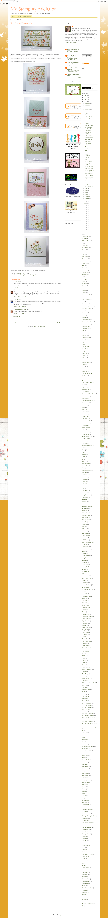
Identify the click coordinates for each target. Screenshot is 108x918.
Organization (85, 609)
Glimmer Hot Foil (86, 463)
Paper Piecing (85, 618)
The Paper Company (86, 827)
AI (82, 243)
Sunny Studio (85, 798)
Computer (84, 335)
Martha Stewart (85, 555)
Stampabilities (85, 766)
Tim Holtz (84, 840)
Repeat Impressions (86, 669)
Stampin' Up (85, 773)
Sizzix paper (85, 748)
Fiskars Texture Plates (87, 436)
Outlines (84, 611)
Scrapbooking (85, 698)
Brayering (84, 285)
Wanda (15, 290)
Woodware (84, 890)
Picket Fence (85, 634)
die (82, 380)
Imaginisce (84, 501)
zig (82, 901)
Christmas (84, 317)
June (86, 188)
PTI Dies (84, 655)
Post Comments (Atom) (39, 326)
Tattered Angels (85, 804)
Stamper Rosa (85, 771)
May (86, 190)
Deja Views (84, 375)
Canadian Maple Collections (88, 297)
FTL (83, 452)
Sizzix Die (84, 744)
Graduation (84, 472)
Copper (83, 344)
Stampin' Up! (85, 775)
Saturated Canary (86, 689)
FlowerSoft (84, 443)
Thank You (26, 275)
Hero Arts (84, 492)
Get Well (84, 456)
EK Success (85, 414)
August (87, 111)
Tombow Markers (86, 845)
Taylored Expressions (87, 809)
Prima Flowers (85, 645)
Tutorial (83, 852)
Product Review (85, 651)
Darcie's (84, 364)
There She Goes (86, 831)
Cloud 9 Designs (86, 328)
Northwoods (84, 598)
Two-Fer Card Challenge (87, 854)
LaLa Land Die (85, 533)
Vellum (83, 863)
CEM (83, 310)
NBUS (83, 591)
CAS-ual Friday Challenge (88, 306)
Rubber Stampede (86, 678)
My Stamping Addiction (34, 8)
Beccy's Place (85, 272)
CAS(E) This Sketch (86, 308)
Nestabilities (85, 593)
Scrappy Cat (85, 700)
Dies (83, 384)
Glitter (83, 468)
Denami (84, 378)
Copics (83, 342)
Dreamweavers (85, 398)
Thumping (84, 836)
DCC (83, 369)
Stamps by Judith (86, 780)
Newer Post (14, 322)
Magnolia (84, 553)
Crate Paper (85, 353)
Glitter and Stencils (86, 470)
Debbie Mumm (85, 371)
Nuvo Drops (84, 600)
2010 (85, 225)
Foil (83, 447)
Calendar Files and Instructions (24, 16)
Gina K (83, 461)
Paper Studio (85, 623)
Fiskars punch (85, 432)
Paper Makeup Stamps (87, 616)
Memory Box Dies (86, 567)
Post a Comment (16, 316)
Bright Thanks (88, 141)
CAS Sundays (85, 303)
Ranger (83, 664)
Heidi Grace (84, 483)
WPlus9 (84, 894)
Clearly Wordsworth (86, 324)
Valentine (84, 861)
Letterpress (84, 544)
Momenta (84, 580)
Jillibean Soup (85, 513)
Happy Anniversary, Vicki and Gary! (89, 178)
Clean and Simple (86, 319)
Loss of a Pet (88, 130)
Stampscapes (85, 784)
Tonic (83, 847)
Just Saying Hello (89, 175)
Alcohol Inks (85, 245)
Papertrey (84, 625)
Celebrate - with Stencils (88, 133)
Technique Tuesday (86, 813)
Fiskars (83, 429)
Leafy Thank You (88, 139)
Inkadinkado (85, 508)
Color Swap (84, 333)
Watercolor (84, 876)
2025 (85, 97)
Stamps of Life (85, 782)
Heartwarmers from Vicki (20, 309)
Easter (83, 407)
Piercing (84, 636)
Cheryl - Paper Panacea (73, 62)
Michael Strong (85, 571)
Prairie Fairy (85, 643)
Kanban (84, 526)
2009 (85, 227)
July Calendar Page (89, 186)
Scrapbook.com (85, 696)
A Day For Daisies (86, 240)
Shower (83, 737)
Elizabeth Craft (85, 416)
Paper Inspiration (86, 614)
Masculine (84, 560)
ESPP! (68, 75)
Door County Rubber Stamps (88, 393)
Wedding (84, 885)
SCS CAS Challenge (86, 703)
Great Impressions (86, 474)
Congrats (84, 339)
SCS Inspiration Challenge (88, 715)
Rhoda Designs (85, 673)
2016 (85, 213)
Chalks (83, 315)
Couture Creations (86, 346)
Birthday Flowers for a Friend (89, 171)
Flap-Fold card (85, 438)
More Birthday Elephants (88, 144)
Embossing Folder (86, 418)
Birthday (22, 275)
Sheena (84, 735)
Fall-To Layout (85, 423)
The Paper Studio (86, 829)
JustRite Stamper (86, 519)
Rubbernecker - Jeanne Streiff (89, 682)
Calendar (84, 292)
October (87, 107)
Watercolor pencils (86, 881)
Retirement (84, 671)
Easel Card (84, 405)
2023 (85, 101)
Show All (79, 77)
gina (83, 459)
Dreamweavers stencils (87, 400)
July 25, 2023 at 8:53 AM (20, 287)
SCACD (84, 691)
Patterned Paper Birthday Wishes (89, 119)
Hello (86, 159)
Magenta (84, 551)
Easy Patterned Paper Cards (88, 128)
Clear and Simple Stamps (88, 321)
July (86, 113)
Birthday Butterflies (89, 181)
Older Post (59, 322)
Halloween (84, 477)
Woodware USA (85, 892)
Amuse (83, 252)
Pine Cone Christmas (87, 155)
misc (83, 573)
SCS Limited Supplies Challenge (89, 717)
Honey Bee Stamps (86, 495)
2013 (85, 219)
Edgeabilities (85, 411)
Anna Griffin (85, 256)
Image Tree (84, 499)
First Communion (86, 427)
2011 (85, 223)
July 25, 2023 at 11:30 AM (20, 306)
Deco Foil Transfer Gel (87, 373)
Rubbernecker (85, 680)
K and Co (84, 522)
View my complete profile (71, 42)
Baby (83, 265)
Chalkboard (84, 312)
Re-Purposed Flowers (88, 122)
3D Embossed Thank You (88, 151)
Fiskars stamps (85, 434)
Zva (83, 906)
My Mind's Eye (85, 587)
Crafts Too (84, 348)
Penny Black (85, 630)
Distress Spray (85, 391)
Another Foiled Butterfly (88, 183)
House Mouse (85, 497)
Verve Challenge (85, 867)
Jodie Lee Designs (86, 515)
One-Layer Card (85, 605)
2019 (85, 207)
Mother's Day (85, 582)
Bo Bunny (84, 283)
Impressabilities (85, 504)
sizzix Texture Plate (86, 750)
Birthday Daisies (88, 114)
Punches (84, 658)
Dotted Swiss (85, 396)
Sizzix (83, 741)
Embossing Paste (86, 420)
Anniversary (16, 275)
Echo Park (84, 409)
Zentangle (84, 899)
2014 (85, 217)
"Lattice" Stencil (88, 135)
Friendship (87, 157)
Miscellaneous (85, 576)
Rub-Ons (84, 676)
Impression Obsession (87, 506)
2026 (85, 95)
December (87, 103)
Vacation (84, 858)
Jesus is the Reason (87, 164)
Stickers (84, 789)
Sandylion (84, 685)
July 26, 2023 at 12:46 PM (20, 313)
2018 (85, 209)
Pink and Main (85, 638)
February (87, 196)
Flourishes (84, 441)
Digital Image (85, 387)
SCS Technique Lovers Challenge (89, 723)
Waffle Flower (85, 872)
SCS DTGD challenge (87, 707)
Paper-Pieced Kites (89, 168)
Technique (84, 811)
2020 (85, 205)
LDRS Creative (85, 540)
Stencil (83, 786)
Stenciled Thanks (89, 173)
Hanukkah (84, 481)
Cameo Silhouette (86, 294)
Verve (83, 865)
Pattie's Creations (86, 627)
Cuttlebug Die (85, 360)
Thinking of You (33, 275)
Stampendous (85, 768)
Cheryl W (16, 281)
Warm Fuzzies (88, 146)
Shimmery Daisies (89, 125)
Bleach (83, 281)
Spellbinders (85, 753)
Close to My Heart (86, 326)
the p (83, 825)
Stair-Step (84, 762)
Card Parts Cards (86, 299)
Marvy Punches (85, 558)
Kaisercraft (84, 524)
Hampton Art (85, 479)
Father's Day (85, 425)
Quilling (83, 662)
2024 (85, 99)
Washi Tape (84, 874)
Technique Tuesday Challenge (89, 816)
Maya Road (84, 562)
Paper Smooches (86, 621)
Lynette (75, 26)
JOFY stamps (85, 517)
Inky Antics (84, 510)
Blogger (60, 914)
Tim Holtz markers (86, 843)
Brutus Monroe (85, 288)
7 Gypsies (84, 238)
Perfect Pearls (85, 632)
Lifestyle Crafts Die (86, 549)
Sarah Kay (84, 687)
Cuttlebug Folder (86, 362)
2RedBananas (85, 236)
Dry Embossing (85, 402)
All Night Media (85, 247)
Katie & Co (84, 528)
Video (83, 870)
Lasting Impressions (86, 535)
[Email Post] (28, 273)
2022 (85, 201)
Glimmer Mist (85, 465)
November (87, 105)
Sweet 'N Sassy (85, 800)
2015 (85, 215)
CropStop (84, 355)
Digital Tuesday (85, 389)
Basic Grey (84, 270)
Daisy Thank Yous (89, 148)
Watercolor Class (86, 879)
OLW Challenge (85, 603)
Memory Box (85, 564)
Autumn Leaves (85, 261)
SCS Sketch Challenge (87, 721)
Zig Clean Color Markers (87, 903)
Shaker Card (85, 732)
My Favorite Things (86, 585)
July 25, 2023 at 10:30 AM (20, 296)
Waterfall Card (85, 883)
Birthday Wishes (88, 161)
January (87, 198)
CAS (83, 301)
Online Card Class (86, 607)
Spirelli (83, 757)
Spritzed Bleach (88, 116)
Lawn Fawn (84, 537)
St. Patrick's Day (86, 759)
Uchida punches (85, 856)
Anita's (83, 254)
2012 (85, 221)
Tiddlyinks (84, 838)
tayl (83, 807)
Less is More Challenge (87, 542)
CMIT (83, 330)
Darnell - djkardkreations (73, 74)
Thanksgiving (85, 820)
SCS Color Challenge (87, 705)
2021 (85, 203)
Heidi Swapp (85, 486)
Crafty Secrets (85, 351)
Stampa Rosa (85, 764)
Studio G (84, 795)
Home (13, 16)
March (86, 194)
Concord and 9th (86, 337)
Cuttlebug (84, 357)
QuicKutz (84, 660)
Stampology (85, 777)
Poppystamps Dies (86, 641)
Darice (83, 366)
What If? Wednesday (87, 888)
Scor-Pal (84, 694)
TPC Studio (84, 849)
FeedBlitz (90, 56)
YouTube (84, 897)
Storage (84, 791)
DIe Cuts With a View (87, 382)
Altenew (84, 249)
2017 (85, 211)
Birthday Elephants (89, 166)
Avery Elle (84, 263)
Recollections (85, 667)
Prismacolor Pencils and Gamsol (89, 648)
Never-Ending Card (86, 596)
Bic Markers (85, 274)
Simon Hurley (85, 739)
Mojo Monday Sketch (87, 578)
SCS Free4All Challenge (87, 713)
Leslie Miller (17, 299)
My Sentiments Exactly (87, 589)
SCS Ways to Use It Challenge (89, 727)
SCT (83, 730)
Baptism (84, 267)
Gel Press (84, 454)
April (86, 192)
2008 (85, 229)
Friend (83, 450)
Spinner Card (85, 755)
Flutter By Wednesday (87, 445)
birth (83, 276)
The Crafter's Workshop (87, 822)
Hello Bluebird (85, 490)
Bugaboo (84, 290)
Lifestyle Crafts (85, 546)
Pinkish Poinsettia (89, 137)
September (87, 109)
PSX (83, 653)
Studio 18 (84, 793)
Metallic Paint (85, 569)
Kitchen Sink (85, 531)
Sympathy (84, 802)
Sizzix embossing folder (87, 746)
